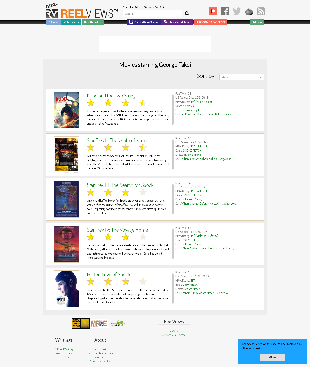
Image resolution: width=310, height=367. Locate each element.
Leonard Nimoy (193, 199)
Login (258, 22)
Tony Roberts (136, 7)
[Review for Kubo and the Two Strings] (66, 110)
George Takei (225, 159)
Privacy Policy (100, 349)
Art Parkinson (188, 114)
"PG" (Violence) (198, 146)
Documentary (190, 284)
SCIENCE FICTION (192, 150)
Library (173, 330)
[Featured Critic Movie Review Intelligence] (81, 323)
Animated (188, 106)
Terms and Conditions (100, 353)
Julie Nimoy (221, 293)
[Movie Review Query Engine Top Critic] (99, 323)
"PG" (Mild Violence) (201, 101)
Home (54, 22)
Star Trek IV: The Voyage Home (117, 229)
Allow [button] (272, 357)
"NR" (192, 280)
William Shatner (190, 159)
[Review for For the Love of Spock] (66, 288)
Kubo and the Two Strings (112, 95)
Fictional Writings (63, 349)
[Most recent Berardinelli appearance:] (117, 323)
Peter (125, 7)
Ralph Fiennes (223, 114)
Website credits (100, 361)
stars (225, 77)
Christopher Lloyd (226, 203)
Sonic (162, 7)
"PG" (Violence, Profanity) (204, 236)
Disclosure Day (151, 7)
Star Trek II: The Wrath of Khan (117, 140)
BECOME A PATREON (212, 22)
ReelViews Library (180, 22)
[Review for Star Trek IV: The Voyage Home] (66, 244)
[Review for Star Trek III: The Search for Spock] (66, 199)
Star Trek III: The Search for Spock (120, 184)
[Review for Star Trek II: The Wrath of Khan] (66, 154)
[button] (265, 348)
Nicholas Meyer (193, 154)
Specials (64, 357)
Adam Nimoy (192, 289)
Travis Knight (192, 110)
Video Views (71, 22)
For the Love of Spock (108, 274)
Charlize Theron (205, 114)
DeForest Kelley (208, 203)
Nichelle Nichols (208, 159)
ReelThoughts (92, 22)
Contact (100, 357)
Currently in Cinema (146, 22)
